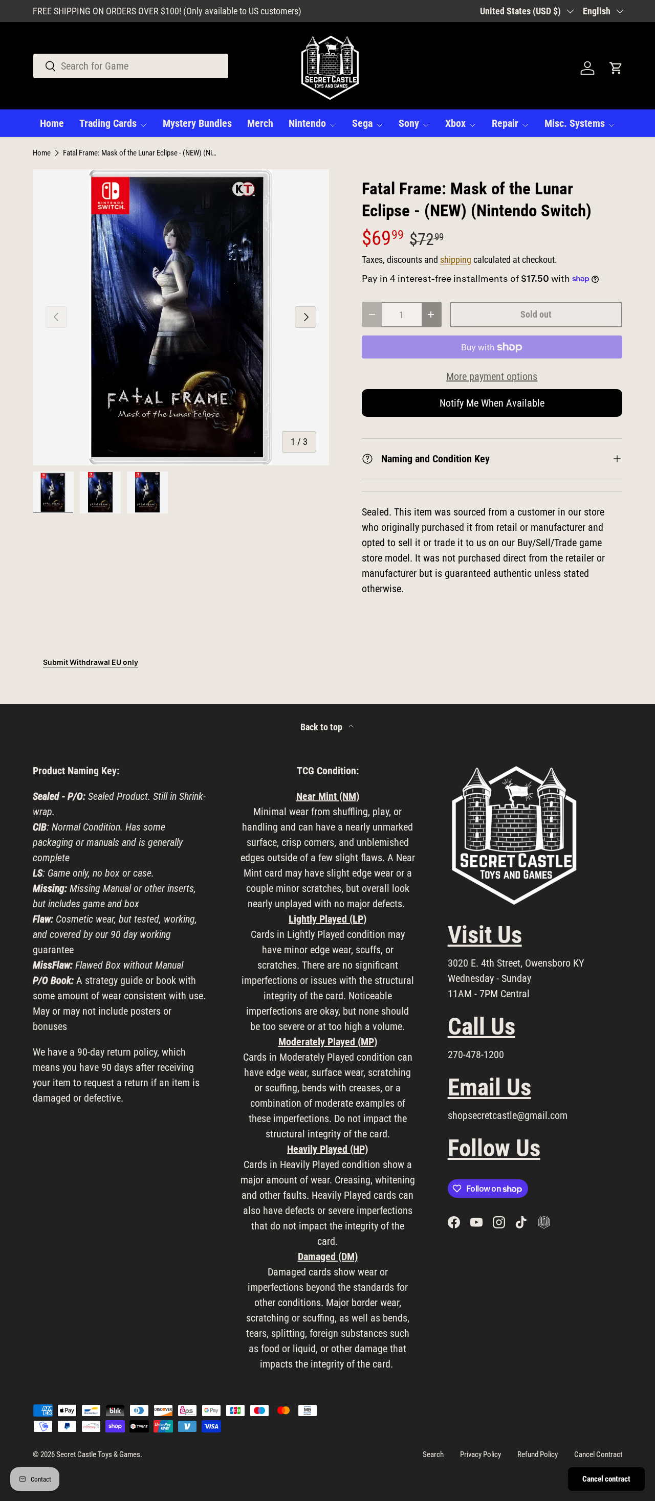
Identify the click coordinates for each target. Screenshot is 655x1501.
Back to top (322, 727)
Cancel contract (606, 1479)
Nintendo (307, 123)
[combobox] (130, 66)
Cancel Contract (598, 1454)
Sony (409, 123)
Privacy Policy (480, 1454)
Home (52, 123)
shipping (455, 260)
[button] (616, 68)
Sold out (536, 314)
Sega (362, 123)
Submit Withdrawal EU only (90, 662)
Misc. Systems (574, 123)
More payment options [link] (491, 376)
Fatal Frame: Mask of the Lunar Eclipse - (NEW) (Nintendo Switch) (139, 153)
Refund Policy (537, 1454)
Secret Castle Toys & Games (98, 1454)
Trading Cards (108, 123)
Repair (505, 123)
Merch (260, 123)
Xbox (455, 123)
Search (433, 1454)
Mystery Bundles (197, 123)
